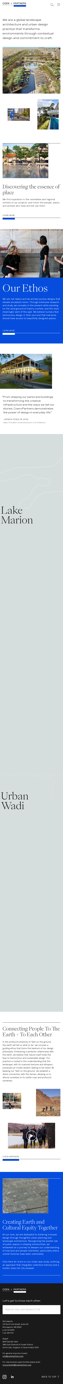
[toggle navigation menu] (57, 4)
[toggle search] (50, 4)
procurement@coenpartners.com (17, 1365)
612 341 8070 (9, 1330)
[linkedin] (12, 1377)
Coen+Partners (11, 1157)
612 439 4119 (8, 1333)
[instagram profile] (5, 1377)
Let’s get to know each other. (22, 1301)
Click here (8, 1262)
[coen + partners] (16, 4)
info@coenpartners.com (13, 1356)
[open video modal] (31, 1136)
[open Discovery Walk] (19, 114)
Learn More (9, 215)
